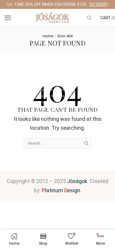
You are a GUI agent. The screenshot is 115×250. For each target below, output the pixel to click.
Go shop (98, 4)
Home (48, 36)
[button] (7, 4)
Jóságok (77, 181)
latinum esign (61, 190)
